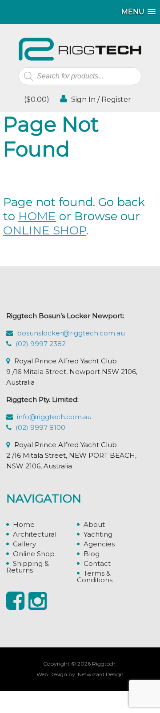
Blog (92, 553)
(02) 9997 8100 (40, 427)
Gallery (24, 544)
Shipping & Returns (27, 566)
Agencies (99, 544)
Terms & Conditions (94, 576)
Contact (97, 563)
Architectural (34, 534)
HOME (37, 216)
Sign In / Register (100, 99)
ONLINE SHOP (44, 230)
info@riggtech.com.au (54, 417)
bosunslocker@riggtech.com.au (71, 333)
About (94, 524)
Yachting (98, 534)
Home (24, 524)
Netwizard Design (101, 674)
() (35, 99)
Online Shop (34, 553)
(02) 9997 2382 (41, 343)
